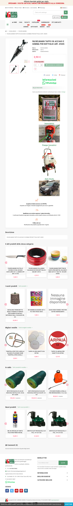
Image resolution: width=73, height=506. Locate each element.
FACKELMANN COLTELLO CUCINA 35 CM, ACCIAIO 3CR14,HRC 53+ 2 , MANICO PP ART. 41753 (15, 271)
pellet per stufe (42, 2)
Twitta (55, 75)
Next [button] (67, 262)
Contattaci (34, 7)
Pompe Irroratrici (49, 145)
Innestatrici (49, 123)
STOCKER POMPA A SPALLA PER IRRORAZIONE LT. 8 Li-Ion (58, 392)
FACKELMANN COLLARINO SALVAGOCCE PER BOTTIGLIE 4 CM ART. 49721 (36, 270)
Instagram (26, 490)
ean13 (34, 51)
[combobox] (50, 12)
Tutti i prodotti (23, 286)
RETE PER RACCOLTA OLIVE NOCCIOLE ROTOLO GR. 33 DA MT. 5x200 (15, 392)
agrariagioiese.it (55, 500)
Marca (34, 48)
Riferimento (35, 49)
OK (64, 463)
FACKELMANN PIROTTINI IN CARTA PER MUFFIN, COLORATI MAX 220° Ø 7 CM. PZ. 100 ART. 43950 (57, 271)
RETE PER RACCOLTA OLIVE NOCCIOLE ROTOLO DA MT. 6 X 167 (36, 392)
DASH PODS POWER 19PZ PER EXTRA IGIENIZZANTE (58, 310)
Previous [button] (6, 262)
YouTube (16, 490)
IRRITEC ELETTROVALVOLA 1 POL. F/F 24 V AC (58, 431)
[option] (15, 263)
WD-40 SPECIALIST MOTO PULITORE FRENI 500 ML (15, 431)
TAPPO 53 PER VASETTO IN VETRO (36, 352)
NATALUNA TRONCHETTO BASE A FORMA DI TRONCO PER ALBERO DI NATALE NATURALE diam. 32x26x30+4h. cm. (15, 313)
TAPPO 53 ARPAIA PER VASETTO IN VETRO (57, 352)
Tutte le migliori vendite (26, 327)
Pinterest (63, 75)
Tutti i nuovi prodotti (23, 407)
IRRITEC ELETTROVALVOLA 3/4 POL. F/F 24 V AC (36, 431)
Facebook (7, 490)
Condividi (47, 75)
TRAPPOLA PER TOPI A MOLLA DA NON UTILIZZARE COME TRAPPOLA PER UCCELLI (15, 353)
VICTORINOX (9, 7)
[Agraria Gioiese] (11, 14)
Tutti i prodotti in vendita (20, 367)
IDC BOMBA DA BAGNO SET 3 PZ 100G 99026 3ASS (36, 310)
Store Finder (18, 7)
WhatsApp (41, 7)
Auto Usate (49, 179)
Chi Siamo (26, 7)
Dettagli (63, 92)
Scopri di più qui (56, 504)
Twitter (12, 490)
